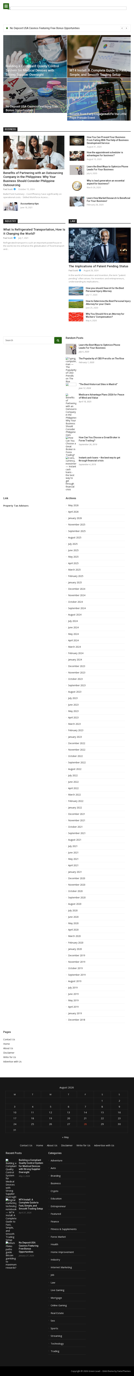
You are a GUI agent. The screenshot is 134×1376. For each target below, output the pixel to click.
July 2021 (73, 846)
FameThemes (124, 1371)
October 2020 (75, 891)
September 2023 (77, 685)
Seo (53, 1320)
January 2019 (75, 1013)
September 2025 (77, 531)
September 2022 (77, 762)
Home (6, 1043)
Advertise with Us (12, 1061)
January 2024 (75, 659)
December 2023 (76, 666)
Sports (54, 1328)
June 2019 (73, 994)
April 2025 (73, 563)
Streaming (56, 1335)
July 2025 (73, 543)
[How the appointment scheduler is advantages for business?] (77, 156)
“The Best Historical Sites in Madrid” (98, 384)
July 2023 (73, 698)
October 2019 (75, 968)
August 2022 (74, 769)
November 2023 (76, 672)
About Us (8, 1048)
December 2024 (76, 588)
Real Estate (57, 1313)
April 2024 (73, 640)
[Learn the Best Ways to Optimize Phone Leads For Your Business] (77, 170)
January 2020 (75, 949)
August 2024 (74, 614)
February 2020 (75, 942)
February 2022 (75, 801)
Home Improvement (62, 1252)
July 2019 (73, 987)
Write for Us (9, 1057)
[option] (69, 28)
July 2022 (73, 775)
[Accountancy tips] (10, 206)
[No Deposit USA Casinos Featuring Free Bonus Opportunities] (35, 95)
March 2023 (74, 723)
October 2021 (75, 826)
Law (72, 221)
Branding (56, 1175)
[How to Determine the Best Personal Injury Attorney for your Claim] (76, 304)
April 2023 (73, 717)
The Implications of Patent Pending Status (98, 266)
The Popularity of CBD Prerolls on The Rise (101, 358)
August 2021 (74, 839)
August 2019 (74, 981)
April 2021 (73, 865)
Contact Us (9, 1039)
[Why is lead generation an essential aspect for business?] (77, 185)
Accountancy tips (29, 203)
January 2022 (75, 807)
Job (52, 1274)
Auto (53, 1168)
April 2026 (73, 511)
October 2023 (75, 678)
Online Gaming (59, 1305)
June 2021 (73, 852)
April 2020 (73, 929)
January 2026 (75, 518)
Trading (55, 1351)
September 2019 (77, 974)
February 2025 (75, 576)
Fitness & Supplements (64, 1229)
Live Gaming (57, 1290)
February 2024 (75, 653)
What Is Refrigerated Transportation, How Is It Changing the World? (34, 231)
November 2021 (76, 820)
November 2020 (76, 884)
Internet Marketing (61, 1267)
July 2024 (73, 621)
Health (54, 1244)
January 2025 (75, 582)
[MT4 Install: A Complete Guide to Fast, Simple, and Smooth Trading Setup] (99, 56)
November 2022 (76, 749)
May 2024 (73, 634)
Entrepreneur (58, 1206)
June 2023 (73, 704)
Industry (10, 221)
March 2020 (74, 936)
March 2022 (74, 794)
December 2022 (76, 743)
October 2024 (75, 601)
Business (10, 129)
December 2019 (76, 955)
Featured (56, 1213)
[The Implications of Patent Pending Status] (100, 245)
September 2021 (77, 833)
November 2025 (76, 524)
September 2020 (77, 897)
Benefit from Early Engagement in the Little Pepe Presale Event (46, 28)
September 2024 (77, 608)
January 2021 (75, 871)
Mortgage (56, 1297)
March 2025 (74, 569)
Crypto (54, 1191)
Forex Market (58, 1236)
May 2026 (73, 505)
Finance (55, 1221)
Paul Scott (8, 189)
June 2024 (73, 627)
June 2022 (73, 781)
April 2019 (73, 1006)
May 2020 (73, 923)
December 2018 (76, 1019)
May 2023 (73, 711)
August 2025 (74, 537)
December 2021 (76, 814)
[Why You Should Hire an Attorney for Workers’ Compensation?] (76, 317)
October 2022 (75, 756)
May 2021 (73, 858)
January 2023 (75, 736)
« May (65, 1137)
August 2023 (74, 691)
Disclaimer (8, 1052)
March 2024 (74, 646)
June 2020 (73, 916)
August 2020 (74, 903)
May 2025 (73, 556)
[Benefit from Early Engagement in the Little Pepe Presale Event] (99, 99)
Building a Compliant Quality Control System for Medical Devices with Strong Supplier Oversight (31, 1166)
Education (56, 1198)
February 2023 (75, 730)
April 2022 (73, 788)
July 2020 (73, 910)
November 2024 (76, 595)
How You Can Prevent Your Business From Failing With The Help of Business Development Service (108, 140)
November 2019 (76, 961)
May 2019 (73, 1000)
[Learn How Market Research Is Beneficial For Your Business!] (77, 201)
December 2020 (76, 878)
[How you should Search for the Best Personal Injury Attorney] (76, 291)
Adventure (56, 1160)
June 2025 (73, 550)
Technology (57, 1343)
